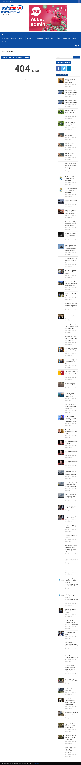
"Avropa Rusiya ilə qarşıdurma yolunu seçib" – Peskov (71, 431)
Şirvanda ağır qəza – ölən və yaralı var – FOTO (71, 680)
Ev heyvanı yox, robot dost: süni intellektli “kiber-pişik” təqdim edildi (71, 326)
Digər (4, 42)
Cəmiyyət (21, 38)
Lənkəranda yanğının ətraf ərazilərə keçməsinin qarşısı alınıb (71, 714)
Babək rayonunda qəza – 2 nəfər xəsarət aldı (71, 201)
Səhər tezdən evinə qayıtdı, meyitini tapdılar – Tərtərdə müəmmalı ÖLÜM (71, 644)
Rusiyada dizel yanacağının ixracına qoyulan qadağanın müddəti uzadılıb (70, 701)
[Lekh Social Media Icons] (58, 68)
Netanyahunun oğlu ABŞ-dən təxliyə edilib (71, 315)
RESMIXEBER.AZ (10, 12)
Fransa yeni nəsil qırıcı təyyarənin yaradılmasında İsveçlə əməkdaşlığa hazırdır (70, 248)
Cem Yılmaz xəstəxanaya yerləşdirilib (71, 442)
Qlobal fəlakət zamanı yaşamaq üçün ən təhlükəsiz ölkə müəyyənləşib (70, 750)
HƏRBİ (47, 38)
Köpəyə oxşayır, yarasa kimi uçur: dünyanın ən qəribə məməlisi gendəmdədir (70, 166)
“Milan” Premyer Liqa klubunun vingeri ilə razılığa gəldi (70, 112)
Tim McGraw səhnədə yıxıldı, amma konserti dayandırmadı (70, 406)
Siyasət (13, 38)
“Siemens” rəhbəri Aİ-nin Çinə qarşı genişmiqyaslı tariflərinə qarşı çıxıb (71, 283)
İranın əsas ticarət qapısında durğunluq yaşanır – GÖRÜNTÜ (70, 394)
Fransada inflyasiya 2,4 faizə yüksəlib (70, 134)
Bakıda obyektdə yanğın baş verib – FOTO (71, 506)
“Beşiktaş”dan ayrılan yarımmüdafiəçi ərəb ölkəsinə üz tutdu (70, 235)
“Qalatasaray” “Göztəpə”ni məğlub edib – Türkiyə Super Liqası (71, 373)
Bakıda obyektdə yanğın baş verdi (71, 526)
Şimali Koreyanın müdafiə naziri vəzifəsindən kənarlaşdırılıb (71, 80)
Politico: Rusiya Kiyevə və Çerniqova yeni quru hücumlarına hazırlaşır (71, 472)
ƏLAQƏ (74, 38)
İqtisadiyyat (30, 38)
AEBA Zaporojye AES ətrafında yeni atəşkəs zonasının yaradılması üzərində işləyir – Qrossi (70, 419)
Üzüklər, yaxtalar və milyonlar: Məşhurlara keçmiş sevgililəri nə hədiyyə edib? (70, 668)
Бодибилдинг (36, 763)
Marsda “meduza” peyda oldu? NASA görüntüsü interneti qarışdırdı (71, 223)
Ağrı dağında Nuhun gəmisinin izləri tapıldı (70, 384)
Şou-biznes (40, 38)
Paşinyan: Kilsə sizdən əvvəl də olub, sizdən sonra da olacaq (70, 725)
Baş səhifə (5, 38)
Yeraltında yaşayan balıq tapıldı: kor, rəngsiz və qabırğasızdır (71, 260)
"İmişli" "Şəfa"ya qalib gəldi (70, 294)
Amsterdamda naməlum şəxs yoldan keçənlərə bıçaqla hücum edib (71, 212)
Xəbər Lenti (62, 75)
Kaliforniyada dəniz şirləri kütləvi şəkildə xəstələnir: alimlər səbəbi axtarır (71, 305)
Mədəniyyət (66, 38)
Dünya (53, 38)
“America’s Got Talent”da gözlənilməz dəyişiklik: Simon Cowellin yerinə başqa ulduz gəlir (71, 548)
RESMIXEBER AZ (68, 86)
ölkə (58, 38)
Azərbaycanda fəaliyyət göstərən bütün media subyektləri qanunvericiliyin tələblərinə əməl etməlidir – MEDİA (71, 582)
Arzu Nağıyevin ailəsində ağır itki (71, 633)
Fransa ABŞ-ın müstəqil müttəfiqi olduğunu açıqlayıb (70, 611)
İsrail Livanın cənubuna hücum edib (70, 689)
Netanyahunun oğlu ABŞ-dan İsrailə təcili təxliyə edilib (71, 350)
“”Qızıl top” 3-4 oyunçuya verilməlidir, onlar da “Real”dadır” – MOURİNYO (71, 622)
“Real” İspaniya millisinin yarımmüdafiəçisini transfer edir (71, 178)
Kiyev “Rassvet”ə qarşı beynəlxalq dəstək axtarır (71, 91)
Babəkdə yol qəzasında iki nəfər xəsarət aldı (71, 559)
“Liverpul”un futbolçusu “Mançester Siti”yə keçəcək (70, 272)
